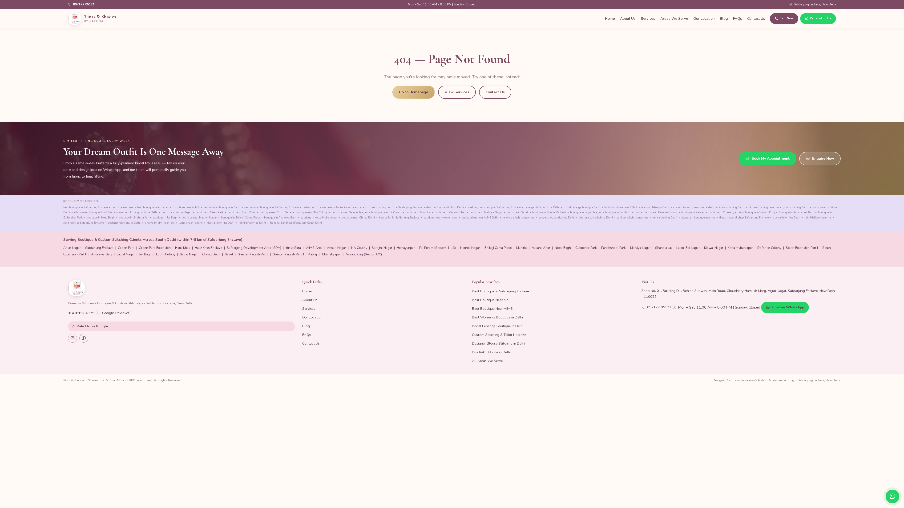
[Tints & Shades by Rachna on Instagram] (72, 338)
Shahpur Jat (663, 248)
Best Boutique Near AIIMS (492, 308)
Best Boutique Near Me (490, 300)
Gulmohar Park (586, 248)
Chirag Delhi (211, 254)
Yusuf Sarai (294, 248)
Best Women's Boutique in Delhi (497, 317)
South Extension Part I (802, 248)
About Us (628, 18)
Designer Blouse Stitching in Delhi (498, 343)
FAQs (737, 18)
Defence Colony (769, 248)
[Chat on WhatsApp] (892, 496)
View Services (457, 92)
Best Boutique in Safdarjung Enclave (500, 291)
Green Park (126, 248)
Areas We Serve (674, 18)
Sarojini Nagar (382, 248)
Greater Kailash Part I (253, 254)
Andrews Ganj (101, 254)
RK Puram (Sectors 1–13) (437, 248)
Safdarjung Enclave (99, 248)
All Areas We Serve (487, 360)
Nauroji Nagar (470, 248)
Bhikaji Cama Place (498, 248)
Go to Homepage (413, 92)
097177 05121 (84, 4)
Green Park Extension (155, 248)
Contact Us (756, 18)
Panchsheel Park (613, 248)
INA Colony (359, 248)
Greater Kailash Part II (288, 254)
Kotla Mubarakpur (740, 248)
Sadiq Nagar (189, 254)
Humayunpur (406, 248)
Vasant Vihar (541, 248)
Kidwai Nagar (713, 248)
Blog (724, 18)
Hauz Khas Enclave (208, 248)
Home (610, 18)
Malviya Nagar (640, 248)
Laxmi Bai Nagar (688, 248)
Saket (229, 254)
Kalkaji (313, 254)
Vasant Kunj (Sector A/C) (364, 254)
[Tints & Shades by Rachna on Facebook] (83, 338)
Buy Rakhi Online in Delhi (491, 352)
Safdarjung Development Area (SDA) (254, 248)
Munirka (522, 248)
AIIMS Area (314, 248)
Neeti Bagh (563, 248)
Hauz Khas (182, 248)
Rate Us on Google (92, 326)
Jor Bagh (145, 254)
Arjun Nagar (72, 248)
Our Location (704, 18)
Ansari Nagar (336, 248)
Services (648, 18)
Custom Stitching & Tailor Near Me (499, 334)
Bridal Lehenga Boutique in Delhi (497, 326)
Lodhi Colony (165, 254)
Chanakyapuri (332, 254)
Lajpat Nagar (126, 254)
